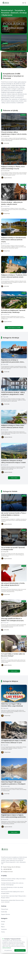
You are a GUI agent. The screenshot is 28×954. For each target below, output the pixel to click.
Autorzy (3, 906)
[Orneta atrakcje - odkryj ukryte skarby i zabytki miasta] (14, 191)
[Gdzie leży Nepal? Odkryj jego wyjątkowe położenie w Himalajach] (14, 769)
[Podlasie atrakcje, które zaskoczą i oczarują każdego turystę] (14, 25)
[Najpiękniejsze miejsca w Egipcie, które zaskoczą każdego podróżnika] (14, 806)
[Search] (25, 3)
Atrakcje (3, 921)
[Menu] (23, 2)
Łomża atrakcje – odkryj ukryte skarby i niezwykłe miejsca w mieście (12, 63)
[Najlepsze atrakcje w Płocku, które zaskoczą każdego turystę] (14, 156)
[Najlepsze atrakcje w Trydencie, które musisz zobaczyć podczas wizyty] (14, 264)
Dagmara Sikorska (8, 437)
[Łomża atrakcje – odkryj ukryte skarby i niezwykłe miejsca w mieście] (14, 60)
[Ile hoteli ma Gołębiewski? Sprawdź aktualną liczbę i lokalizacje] (14, 300)
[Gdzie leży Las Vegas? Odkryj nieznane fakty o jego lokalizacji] (14, 693)
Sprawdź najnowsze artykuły (14, 327)
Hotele (2, 924)
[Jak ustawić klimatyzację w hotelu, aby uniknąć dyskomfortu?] (14, 572)
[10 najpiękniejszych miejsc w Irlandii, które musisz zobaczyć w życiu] (14, 730)
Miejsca (3, 926)
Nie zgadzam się (8, 950)
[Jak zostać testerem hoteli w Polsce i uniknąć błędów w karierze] (14, 502)
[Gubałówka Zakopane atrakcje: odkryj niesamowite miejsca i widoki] (14, 451)
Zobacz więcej (14, 477)
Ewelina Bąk (6, 371)
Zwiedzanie (4, 929)
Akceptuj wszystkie (20, 950)
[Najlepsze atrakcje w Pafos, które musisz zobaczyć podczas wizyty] (14, 417)
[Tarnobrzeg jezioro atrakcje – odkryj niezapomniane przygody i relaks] (14, 42)
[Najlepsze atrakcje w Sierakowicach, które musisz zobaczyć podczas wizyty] (14, 227)
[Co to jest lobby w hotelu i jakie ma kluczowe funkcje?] (14, 643)
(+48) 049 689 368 (7, 869)
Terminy (3, 932)
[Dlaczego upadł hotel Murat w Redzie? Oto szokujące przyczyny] (14, 608)
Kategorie (4, 918)
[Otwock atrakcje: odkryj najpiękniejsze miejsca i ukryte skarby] (14, 121)
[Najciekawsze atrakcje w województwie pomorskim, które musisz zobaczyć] (14, 349)
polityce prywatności (6, 947)
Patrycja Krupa (7, 715)
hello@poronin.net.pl (8, 871)
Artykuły (4, 875)
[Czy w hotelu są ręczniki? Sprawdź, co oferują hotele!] (14, 537)
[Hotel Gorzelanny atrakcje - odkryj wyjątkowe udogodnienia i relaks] (14, 384)
